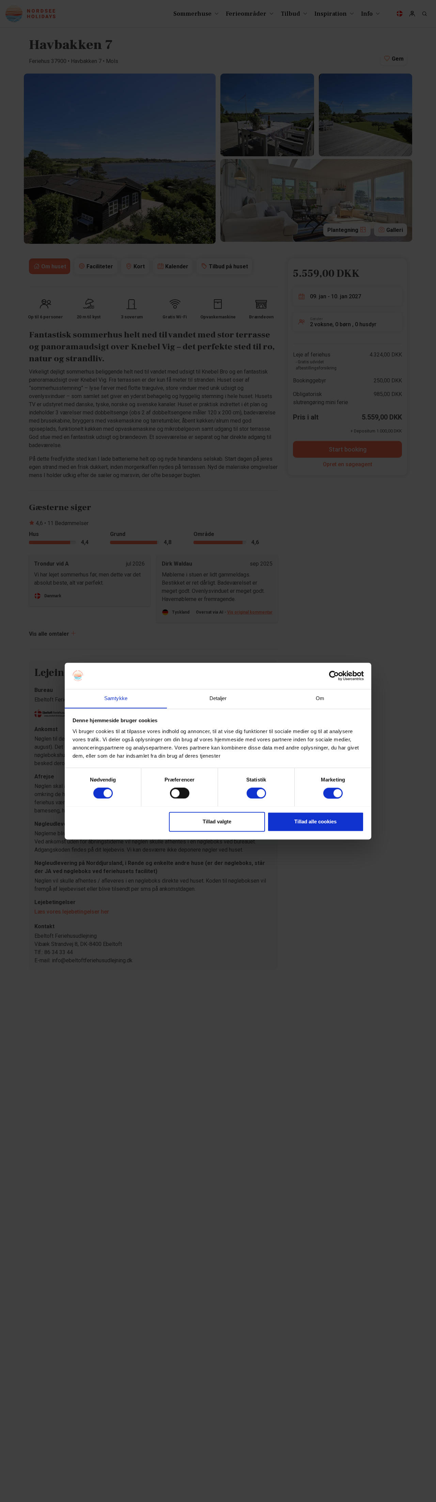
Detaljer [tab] (218, 698)
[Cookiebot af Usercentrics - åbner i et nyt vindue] (334, 675)
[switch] (179, 793)
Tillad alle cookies (315, 821)
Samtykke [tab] (115, 698)
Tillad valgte (217, 821)
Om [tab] (320, 698)
